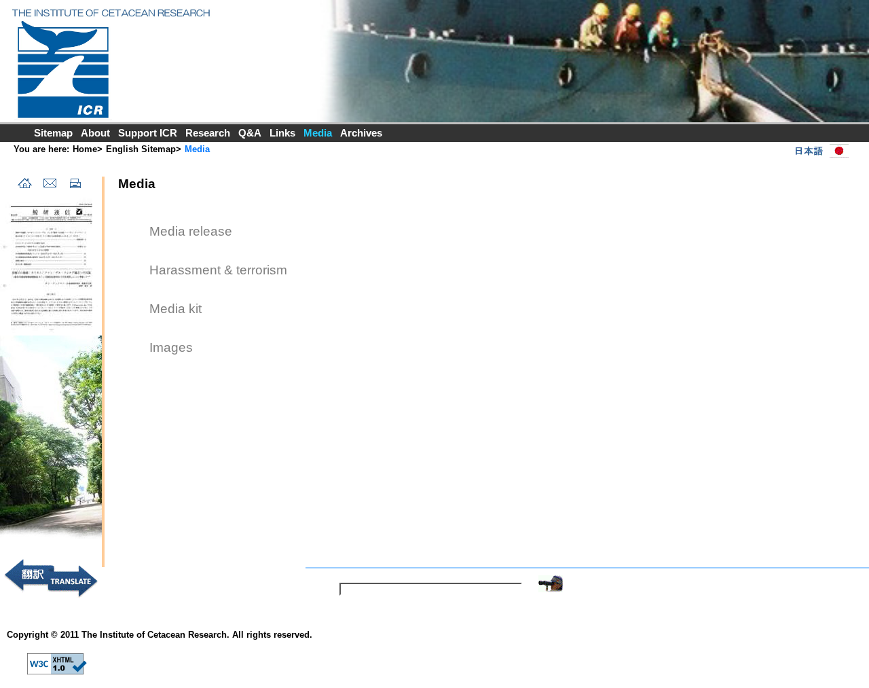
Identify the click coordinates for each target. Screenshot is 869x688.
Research (207, 133)
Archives (361, 133)
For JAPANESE (819, 151)
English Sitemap (141, 149)
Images (171, 347)
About (95, 133)
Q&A (249, 133)
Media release (190, 231)
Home (85, 149)
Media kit (175, 309)
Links (282, 133)
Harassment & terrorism (218, 270)
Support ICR (147, 133)
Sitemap (53, 133)
